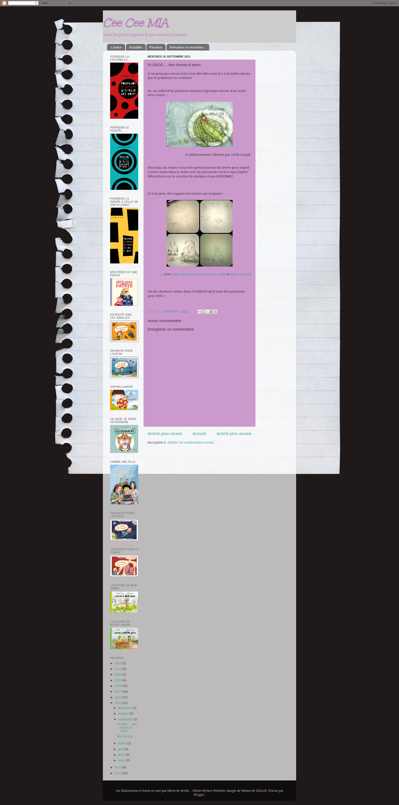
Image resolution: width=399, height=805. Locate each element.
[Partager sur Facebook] (211, 312)
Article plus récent (165, 433)
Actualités (135, 47)
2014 (118, 767)
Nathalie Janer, (192, 274)
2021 (118, 668)
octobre (123, 713)
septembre (125, 719)
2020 (118, 674)
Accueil (199, 433)
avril (122, 754)
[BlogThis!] (203, 312)
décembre (125, 708)
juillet (122, 743)
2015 (118, 703)
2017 (118, 691)
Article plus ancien (233, 433)
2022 (118, 663)
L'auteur (116, 47)
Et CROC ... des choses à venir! (127, 727)
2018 (118, 686)
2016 (118, 697)
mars (122, 760)
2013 (118, 773)
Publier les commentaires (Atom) (191, 442)
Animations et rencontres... (188, 47)
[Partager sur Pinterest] (215, 312)
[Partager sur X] (207, 312)
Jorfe (175, 274)
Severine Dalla (215, 274)
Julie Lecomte (241, 274)
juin (121, 749)
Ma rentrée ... (126, 736)
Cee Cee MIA (135, 22)
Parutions (155, 47)
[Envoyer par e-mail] (199, 312)
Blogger (199, 794)
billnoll (261, 790)
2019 (118, 680)
